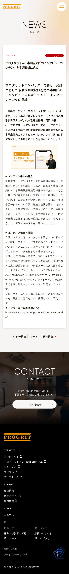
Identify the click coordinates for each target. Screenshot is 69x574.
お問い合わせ (34, 404)
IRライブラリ (42, 538)
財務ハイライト (43, 533)
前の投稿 (48, 336)
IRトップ (9, 528)
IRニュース (10, 538)
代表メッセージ (13, 495)
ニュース (9, 514)
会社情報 (9, 490)
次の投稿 (21, 336)
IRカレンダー (42, 528)
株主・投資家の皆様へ (16, 533)
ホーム (34, 336)
